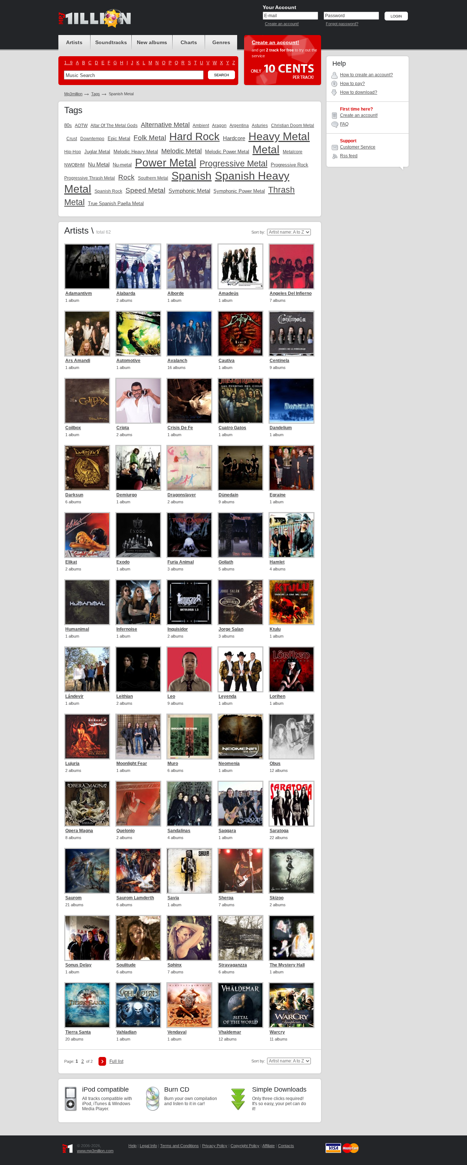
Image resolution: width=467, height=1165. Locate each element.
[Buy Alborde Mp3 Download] (189, 266)
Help (132, 1145)
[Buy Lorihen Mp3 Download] (291, 669)
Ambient (201, 125)
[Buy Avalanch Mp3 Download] (189, 334)
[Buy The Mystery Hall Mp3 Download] (291, 938)
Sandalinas (178, 830)
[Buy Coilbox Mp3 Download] (87, 401)
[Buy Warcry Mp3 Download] (291, 1005)
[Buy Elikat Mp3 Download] (87, 535)
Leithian (124, 696)
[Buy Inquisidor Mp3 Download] (189, 602)
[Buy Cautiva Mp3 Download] (240, 334)
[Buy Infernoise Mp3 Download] (138, 602)
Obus (275, 763)
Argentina (239, 125)
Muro (172, 763)
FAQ (344, 124)
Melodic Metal (181, 151)
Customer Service (357, 147)
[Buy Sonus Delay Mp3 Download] (87, 938)
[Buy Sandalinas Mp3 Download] (189, 804)
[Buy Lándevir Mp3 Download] (87, 669)
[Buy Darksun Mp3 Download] (87, 468)
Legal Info (148, 1145)
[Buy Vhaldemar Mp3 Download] (240, 1005)
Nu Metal (98, 164)
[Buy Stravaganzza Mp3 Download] (240, 938)
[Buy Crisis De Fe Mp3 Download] (189, 401)
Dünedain (228, 494)
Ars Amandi (77, 360)
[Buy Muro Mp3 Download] (189, 737)
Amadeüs (229, 293)
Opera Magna (79, 830)
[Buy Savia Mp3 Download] (189, 871)
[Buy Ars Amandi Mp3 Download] (87, 334)
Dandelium (281, 427)
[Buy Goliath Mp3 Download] (240, 535)
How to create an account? (366, 74)
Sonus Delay (78, 965)
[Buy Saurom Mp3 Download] (87, 871)
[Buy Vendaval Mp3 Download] (189, 1005)
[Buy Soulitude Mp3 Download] (138, 938)
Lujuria (72, 763)
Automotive (128, 360)
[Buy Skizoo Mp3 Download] (291, 871)
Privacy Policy (214, 1145)
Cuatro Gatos (232, 427)
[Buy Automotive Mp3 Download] (138, 334)
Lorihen (277, 696)
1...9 (68, 62)
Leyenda (227, 696)
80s (68, 125)
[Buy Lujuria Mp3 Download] (87, 737)
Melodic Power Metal (227, 151)
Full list (116, 1061)
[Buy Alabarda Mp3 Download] (138, 266)
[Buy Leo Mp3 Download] (189, 669)
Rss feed (349, 155)
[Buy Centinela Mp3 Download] (291, 334)
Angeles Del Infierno (291, 293)
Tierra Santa (78, 1032)
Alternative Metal (165, 124)
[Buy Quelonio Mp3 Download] (138, 804)
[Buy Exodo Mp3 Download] (138, 535)
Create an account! (282, 24)
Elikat (71, 562)
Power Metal (165, 163)
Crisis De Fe (180, 427)
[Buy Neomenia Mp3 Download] (240, 737)
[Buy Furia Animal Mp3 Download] (189, 535)
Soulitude (126, 965)
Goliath (226, 562)
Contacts (286, 1145)
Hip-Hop (72, 151)
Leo (171, 696)
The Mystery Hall (287, 965)
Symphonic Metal (189, 191)
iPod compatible (105, 1089)
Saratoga (279, 830)
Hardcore (234, 138)
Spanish (191, 176)
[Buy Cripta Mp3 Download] (138, 401)
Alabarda (125, 293)
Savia (173, 897)
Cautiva (227, 360)
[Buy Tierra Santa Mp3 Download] (87, 1005)
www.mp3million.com (95, 1151)
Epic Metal (119, 138)
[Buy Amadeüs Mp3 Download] (240, 266)
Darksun (74, 494)
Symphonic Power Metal (239, 191)
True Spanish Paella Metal (116, 203)
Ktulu (275, 629)
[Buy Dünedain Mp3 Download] (240, 468)
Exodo (123, 562)
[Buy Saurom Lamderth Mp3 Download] (138, 871)
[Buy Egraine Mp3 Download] (291, 468)
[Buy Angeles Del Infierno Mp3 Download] (291, 266)
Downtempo (92, 138)
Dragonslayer (181, 494)
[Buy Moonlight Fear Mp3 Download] (138, 737)
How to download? (358, 92)
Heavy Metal (279, 136)
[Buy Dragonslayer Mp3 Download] (189, 468)
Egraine (278, 494)
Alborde (175, 293)
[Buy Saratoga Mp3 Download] (291, 804)
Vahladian (126, 1032)
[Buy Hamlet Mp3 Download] (291, 535)
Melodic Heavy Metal (135, 151)
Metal (265, 149)
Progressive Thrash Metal (89, 178)
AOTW (81, 125)
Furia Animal (180, 562)
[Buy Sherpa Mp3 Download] (240, 871)
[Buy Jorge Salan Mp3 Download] (240, 602)
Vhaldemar (230, 1032)
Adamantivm (78, 293)
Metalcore (292, 151)
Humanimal (77, 629)
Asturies (260, 125)
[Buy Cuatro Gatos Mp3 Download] (240, 401)
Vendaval (176, 1032)
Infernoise (126, 629)
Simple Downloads (279, 1089)
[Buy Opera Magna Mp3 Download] (87, 804)
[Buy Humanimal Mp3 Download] (87, 602)
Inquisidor (177, 629)
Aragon (219, 125)
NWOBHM (74, 165)
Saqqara (227, 830)
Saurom (73, 897)
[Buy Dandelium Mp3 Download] (291, 401)
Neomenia (229, 763)
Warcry (277, 1032)
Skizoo (276, 897)
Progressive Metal (233, 163)
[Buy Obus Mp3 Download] (291, 737)
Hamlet (277, 562)
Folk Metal (150, 138)
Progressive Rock (289, 165)
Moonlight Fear (131, 763)
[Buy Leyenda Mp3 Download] (240, 669)
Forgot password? (342, 24)
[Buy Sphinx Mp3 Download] (189, 938)
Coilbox (73, 427)
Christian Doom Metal (292, 125)
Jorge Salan (231, 629)
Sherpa (226, 897)
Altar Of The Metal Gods (114, 125)
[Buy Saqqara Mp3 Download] (240, 804)
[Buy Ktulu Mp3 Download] (291, 602)
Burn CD (176, 1089)
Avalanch (177, 360)
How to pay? (352, 83)
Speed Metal (145, 190)
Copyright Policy (245, 1145)
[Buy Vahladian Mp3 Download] (138, 1005)
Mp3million (73, 94)
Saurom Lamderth (135, 897)
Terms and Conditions (179, 1145)
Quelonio (125, 830)
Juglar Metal (97, 151)
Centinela (279, 360)
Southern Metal (153, 178)
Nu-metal (122, 165)
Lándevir (74, 696)
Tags (95, 94)
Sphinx (174, 965)
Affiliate (268, 1145)
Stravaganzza (233, 965)
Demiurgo (126, 494)
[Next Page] (102, 1061)
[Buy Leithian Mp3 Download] (138, 669)
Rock (126, 177)
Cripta (122, 427)
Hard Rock (194, 136)
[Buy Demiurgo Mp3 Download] (138, 468)
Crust (71, 138)
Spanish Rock (108, 191)
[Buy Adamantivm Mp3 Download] (87, 266)
